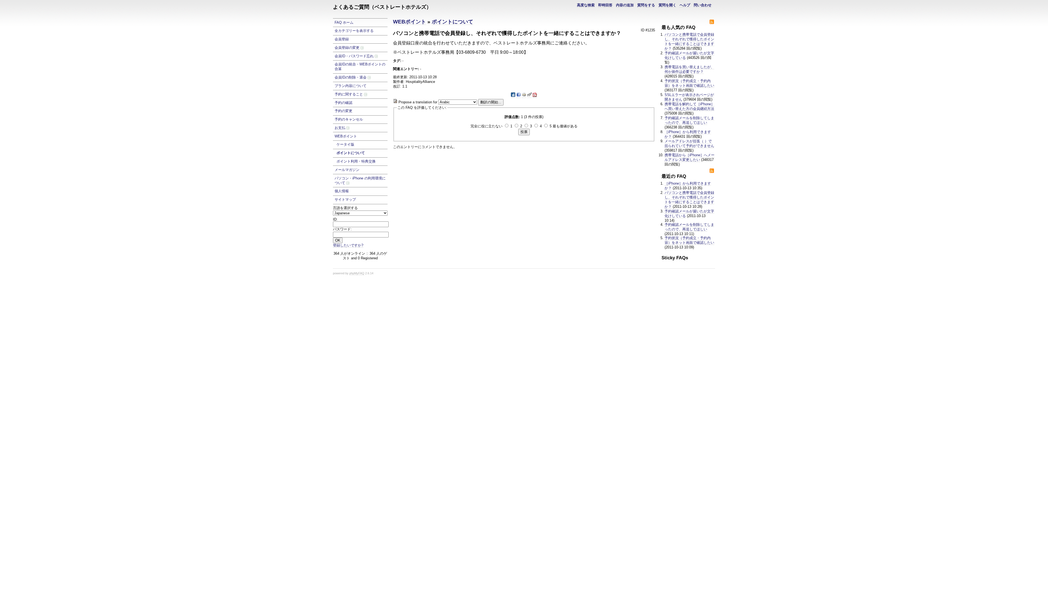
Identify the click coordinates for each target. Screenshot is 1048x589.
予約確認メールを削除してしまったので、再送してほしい (689, 120)
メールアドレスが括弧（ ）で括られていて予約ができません (689, 143)
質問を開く (667, 5)
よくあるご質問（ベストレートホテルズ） (382, 7)
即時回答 (605, 5)
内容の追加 (625, 5)
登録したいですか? (348, 245)
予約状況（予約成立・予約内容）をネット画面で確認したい (689, 83)
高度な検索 (586, 5)
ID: (335, 219)
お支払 (340, 128)
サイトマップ (345, 199)
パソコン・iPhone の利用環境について (360, 180)
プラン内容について (351, 86)
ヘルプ (685, 5)
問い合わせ (702, 5)
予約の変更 (343, 111)
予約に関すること (349, 94)
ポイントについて (351, 153)
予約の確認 (343, 103)
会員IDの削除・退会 (351, 77)
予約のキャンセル (349, 119)
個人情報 (342, 191)
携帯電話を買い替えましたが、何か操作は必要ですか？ (689, 69)
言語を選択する (345, 208)
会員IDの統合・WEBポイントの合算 (360, 66)
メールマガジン (347, 170)
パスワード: (342, 229)
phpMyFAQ (356, 273)
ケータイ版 (345, 144)
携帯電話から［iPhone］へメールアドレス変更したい (689, 157)
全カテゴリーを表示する (354, 31)
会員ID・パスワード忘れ (355, 56)
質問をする (646, 5)
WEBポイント (346, 136)
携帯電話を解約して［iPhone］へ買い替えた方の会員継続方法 (689, 106)
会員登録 (342, 39)
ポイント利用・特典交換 (356, 161)
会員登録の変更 (348, 48)
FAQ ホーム (344, 22)
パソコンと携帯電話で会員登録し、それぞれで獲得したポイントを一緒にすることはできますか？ (689, 41)
